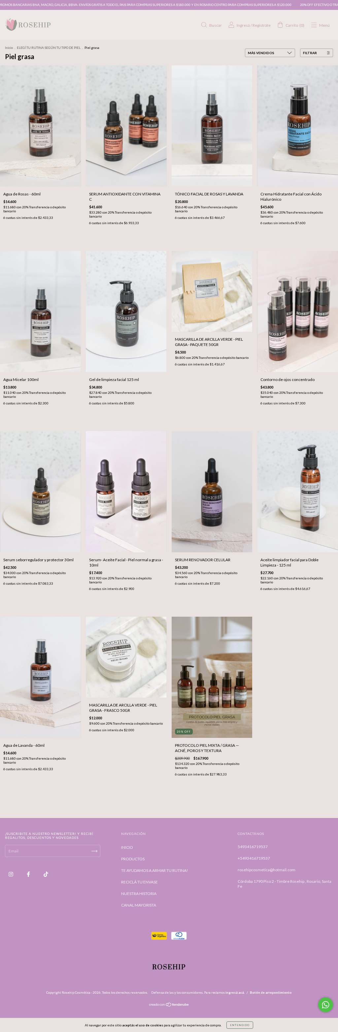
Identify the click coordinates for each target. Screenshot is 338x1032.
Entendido (240, 1025)
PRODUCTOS (133, 858)
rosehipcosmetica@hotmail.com (266, 869)
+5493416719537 (254, 858)
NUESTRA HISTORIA (138, 893)
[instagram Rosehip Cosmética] (11, 874)
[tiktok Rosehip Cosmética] (46, 874)
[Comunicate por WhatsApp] (325, 1004)
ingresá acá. (235, 992)
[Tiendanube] (169, 1005)
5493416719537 (253, 846)
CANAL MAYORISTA (138, 905)
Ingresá (243, 25)
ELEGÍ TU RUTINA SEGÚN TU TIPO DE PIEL (49, 48)
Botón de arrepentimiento (271, 992)
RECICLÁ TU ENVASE (139, 881)
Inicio (9, 48)
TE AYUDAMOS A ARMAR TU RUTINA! (154, 870)
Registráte (262, 25)
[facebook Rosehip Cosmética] (28, 874)
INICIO (127, 847)
